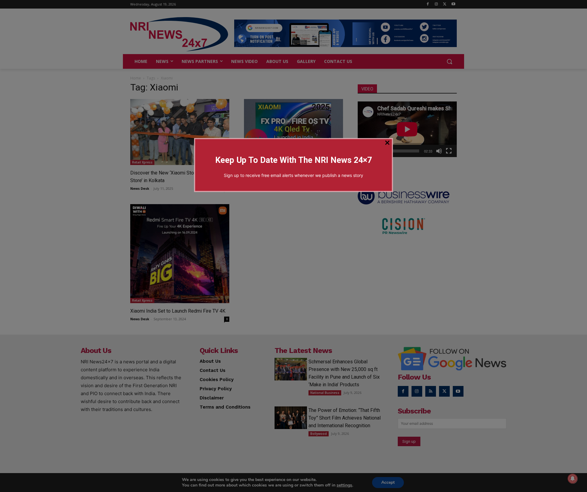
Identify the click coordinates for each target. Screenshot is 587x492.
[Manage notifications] (573, 478)
